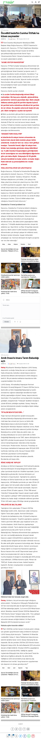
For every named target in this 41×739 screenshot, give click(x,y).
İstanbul (23, 244)
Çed (14, 668)
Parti (29, 244)
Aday (3, 244)
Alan (3, 668)
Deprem (20, 668)
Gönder (6, 322)
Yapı (26, 668)
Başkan (16, 244)
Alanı (9, 668)
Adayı (9, 244)
